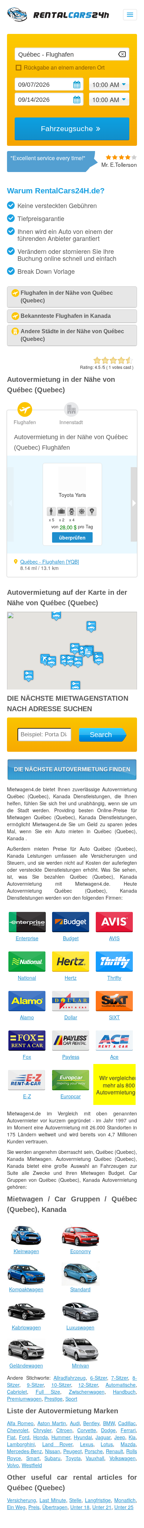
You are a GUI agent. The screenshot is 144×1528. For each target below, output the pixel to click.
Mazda (128, 1444)
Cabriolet (17, 1391)
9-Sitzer (35, 1384)
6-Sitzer (98, 1377)
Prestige (53, 1398)
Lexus (86, 1444)
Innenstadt (71, 422)
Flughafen (25, 422)
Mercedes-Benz (24, 1451)
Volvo (13, 1465)
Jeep (119, 1437)
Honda (40, 1437)
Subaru (52, 1458)
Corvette (86, 1430)
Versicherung (21, 1500)
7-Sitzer (119, 1377)
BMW (109, 1423)
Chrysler (42, 1430)
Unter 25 (124, 1507)
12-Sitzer (88, 1384)
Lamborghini (21, 1444)
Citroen (64, 1430)
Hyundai (83, 1437)
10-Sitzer (61, 1384)
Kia (132, 1437)
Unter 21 (101, 1507)
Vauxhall (95, 1458)
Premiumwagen (24, 1398)
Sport (71, 1398)
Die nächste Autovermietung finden (72, 769)
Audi (75, 1423)
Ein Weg (16, 1507)
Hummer (60, 1437)
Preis (33, 1507)
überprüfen (72, 537)
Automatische (121, 1384)
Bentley (91, 1423)
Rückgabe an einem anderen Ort (64, 67)
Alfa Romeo (20, 1423)
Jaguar (102, 1437)
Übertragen (54, 1507)
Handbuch (124, 1391)
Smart (32, 1458)
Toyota (73, 1458)
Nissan (52, 1451)
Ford (24, 1437)
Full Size (48, 1391)
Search (101, 734)
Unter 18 (79, 1507)
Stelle (75, 1500)
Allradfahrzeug (69, 1377)
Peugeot (72, 1451)
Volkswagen (122, 1458)
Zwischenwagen (87, 1391)
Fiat (11, 1437)
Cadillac (127, 1423)
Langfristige (98, 1500)
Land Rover (57, 1444)
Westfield (32, 1465)
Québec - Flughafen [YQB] (49, 561)
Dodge (108, 1430)
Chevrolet (17, 1430)
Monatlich (125, 1500)
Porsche (94, 1451)
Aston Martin (51, 1423)
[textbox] (72, 54)
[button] (98, 659)
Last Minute (52, 1500)
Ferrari (128, 1430)
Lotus (107, 1444)
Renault (114, 1451)
